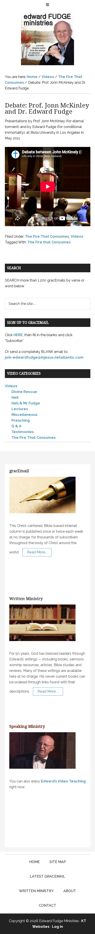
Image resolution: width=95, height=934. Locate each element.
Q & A (16, 426)
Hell (15, 397)
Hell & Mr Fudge (25, 403)
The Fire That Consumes (47, 236)
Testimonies (22, 432)
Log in (57, 927)
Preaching (20, 420)
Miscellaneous (24, 415)
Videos (77, 236)
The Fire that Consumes (49, 242)
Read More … (48, 691)
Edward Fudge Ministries (47, 38)
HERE (18, 335)
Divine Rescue (24, 392)
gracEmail (19, 471)
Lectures (19, 409)
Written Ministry (26, 598)
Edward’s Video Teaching (63, 781)
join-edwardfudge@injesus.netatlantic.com (44, 357)
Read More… (37, 552)
